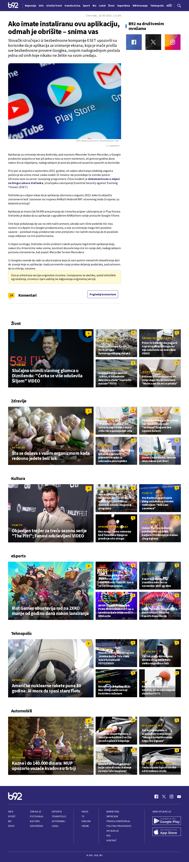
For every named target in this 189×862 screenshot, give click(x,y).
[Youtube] (179, 796)
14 (11, 295)
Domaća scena (108, 570)
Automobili (58, 821)
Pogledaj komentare (103, 294)
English (86, 821)
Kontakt (111, 840)
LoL (14, 602)
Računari (104, 681)
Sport (12, 816)
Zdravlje (35, 811)
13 (133, 720)
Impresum (112, 816)
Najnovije (30, 5)
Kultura (35, 821)
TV (83, 816)
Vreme (85, 826)
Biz (10, 821)
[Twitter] (153, 42)
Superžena (36, 826)
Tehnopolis (59, 816)
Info (10, 811)
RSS (108, 835)
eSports (57, 811)
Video (85, 811)
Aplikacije (112, 830)
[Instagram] (173, 42)
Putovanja (36, 816)
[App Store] (166, 832)
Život (11, 826)
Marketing (112, 811)
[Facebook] (134, 42)
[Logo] (13, 5)
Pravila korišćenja (118, 821)
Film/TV (17, 525)
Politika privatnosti (119, 826)
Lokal (55, 826)
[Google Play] (166, 821)
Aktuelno (18, 365)
